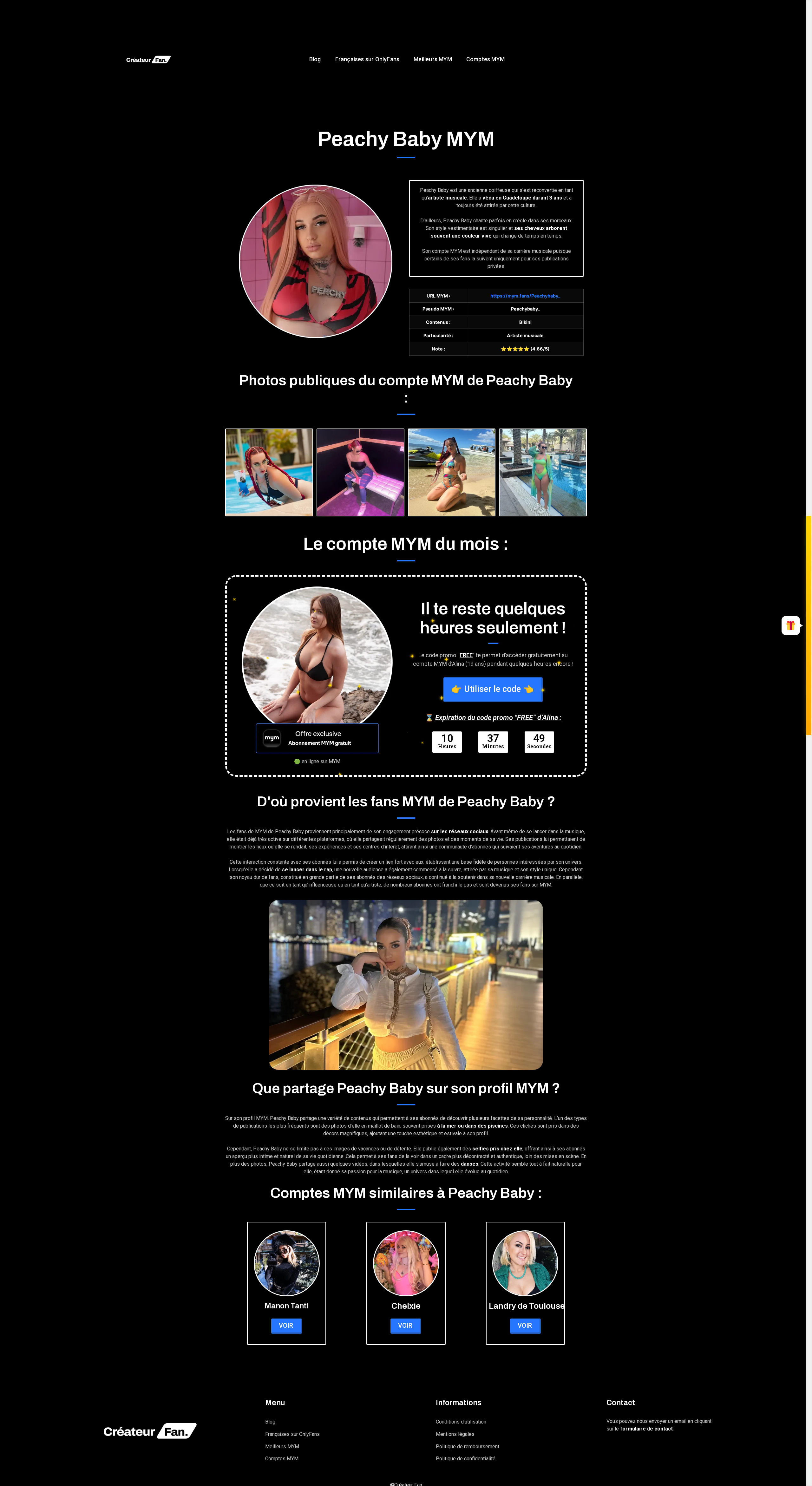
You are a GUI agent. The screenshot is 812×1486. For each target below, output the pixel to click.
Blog (315, 59)
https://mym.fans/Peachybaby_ (525, 295)
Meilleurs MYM (433, 59)
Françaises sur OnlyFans (367, 59)
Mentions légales (455, 1434)
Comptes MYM (485, 59)
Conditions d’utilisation (461, 1422)
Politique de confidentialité (465, 1459)
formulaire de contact (646, 1429)
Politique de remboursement (467, 1446)
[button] (791, 626)
